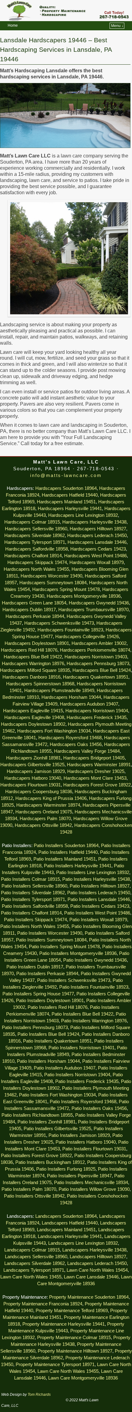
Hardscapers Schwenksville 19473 (59, 623)
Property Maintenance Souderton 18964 (89, 1297)
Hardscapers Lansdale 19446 (97, 542)
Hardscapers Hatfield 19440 (70, 495)
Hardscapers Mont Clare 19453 (95, 778)
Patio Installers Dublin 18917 (34, 966)
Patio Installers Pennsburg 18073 (35, 1027)
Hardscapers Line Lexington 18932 (83, 515)
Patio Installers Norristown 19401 (82, 1047)
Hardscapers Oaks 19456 (76, 744)
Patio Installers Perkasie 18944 (47, 973)
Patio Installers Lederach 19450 (98, 892)
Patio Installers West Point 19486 (97, 912)
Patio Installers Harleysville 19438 (96, 879)
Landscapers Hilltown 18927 (98, 1256)
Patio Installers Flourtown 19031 (94, 1148)
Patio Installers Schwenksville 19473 (73, 980)
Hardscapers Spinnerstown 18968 (40, 683)
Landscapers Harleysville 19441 (70, 1236)
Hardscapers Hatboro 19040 (32, 778)
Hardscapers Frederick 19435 (96, 717)
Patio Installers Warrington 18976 (94, 1020)
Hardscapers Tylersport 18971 (34, 542)
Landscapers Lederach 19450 (97, 1263)
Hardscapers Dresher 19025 (95, 771)
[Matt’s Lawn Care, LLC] (66, 10)
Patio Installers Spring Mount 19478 (64, 946)
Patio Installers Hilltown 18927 (100, 886)
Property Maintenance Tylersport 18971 (55, 1364)
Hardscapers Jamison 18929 (36, 771)
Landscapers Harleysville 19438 (94, 1249)
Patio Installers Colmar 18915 (30, 879)
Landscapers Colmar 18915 (32, 1249)
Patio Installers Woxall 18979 (98, 919)
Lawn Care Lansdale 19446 (91, 1276)
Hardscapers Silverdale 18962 (34, 535)
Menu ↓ (117, 26)
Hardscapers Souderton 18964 (66, 488)
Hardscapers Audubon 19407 (89, 704)
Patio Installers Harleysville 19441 (77, 865)
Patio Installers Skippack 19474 (35, 919)
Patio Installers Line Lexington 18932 (92, 872)
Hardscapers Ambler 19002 (99, 643)
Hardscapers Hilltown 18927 (98, 528)
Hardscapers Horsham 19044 (71, 697)
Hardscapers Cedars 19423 (98, 549)
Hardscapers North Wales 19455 (36, 569)
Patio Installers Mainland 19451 (64, 859)
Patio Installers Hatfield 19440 (68, 852)
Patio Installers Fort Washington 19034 (57, 1094)
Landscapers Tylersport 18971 (33, 1270)
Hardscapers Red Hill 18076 (29, 650)
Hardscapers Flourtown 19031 (30, 784)
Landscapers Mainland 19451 (66, 1229)
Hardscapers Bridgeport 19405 (94, 757)
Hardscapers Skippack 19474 (37, 562)
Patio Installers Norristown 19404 (77, 1074)
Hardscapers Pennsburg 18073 (98, 663)
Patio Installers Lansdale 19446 (99, 899)
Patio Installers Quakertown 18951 (57, 1041)
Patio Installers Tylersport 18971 (33, 899)
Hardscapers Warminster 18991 (99, 764)
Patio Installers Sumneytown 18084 (51, 939)
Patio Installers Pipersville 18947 (79, 1175)
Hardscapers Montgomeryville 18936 (84, 596)
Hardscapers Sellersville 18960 (36, 528)
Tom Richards (39, 1394)
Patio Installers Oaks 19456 (99, 1108)
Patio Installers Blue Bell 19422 (82, 1014)
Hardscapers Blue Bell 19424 (101, 670)
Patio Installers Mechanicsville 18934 (91, 1182)
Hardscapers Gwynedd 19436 (99, 602)
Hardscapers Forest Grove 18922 (97, 784)
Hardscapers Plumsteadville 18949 (59, 690)
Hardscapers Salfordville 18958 (36, 549)
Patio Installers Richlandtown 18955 (37, 1115)
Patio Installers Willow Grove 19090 (94, 1189)
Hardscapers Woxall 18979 (96, 562)
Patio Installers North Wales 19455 (34, 926)
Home (13, 25)
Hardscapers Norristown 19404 (96, 710)
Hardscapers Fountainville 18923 (70, 629)
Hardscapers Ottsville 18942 (43, 825)
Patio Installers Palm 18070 (29, 1189)
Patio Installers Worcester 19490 (49, 933)
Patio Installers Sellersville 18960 (34, 886)
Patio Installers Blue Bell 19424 (48, 1034)
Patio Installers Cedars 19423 (99, 906)
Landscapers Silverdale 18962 (34, 1263)
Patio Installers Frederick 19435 (86, 1081)
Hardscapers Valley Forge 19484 (87, 751)
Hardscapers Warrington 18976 (33, 663)
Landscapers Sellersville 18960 (36, 1256)
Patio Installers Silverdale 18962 (33, 892)
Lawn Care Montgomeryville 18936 (83, 1378)
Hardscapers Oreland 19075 (43, 811)
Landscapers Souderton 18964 (66, 1216)
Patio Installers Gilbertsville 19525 (57, 1128)
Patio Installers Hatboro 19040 (86, 1142)
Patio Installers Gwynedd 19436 (95, 960)
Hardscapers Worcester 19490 (51, 576)
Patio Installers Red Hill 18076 (57, 1007)
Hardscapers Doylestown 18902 (33, 724)
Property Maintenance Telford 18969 (72, 1310)
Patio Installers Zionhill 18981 (46, 1121)
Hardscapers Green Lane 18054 (34, 602)
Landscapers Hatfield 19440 (70, 1223)
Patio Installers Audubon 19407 (64, 1068)
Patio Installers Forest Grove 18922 (36, 1155)
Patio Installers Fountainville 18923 (93, 987)
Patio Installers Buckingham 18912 (50, 1162)
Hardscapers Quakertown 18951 (95, 677)
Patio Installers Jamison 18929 (79, 1135)
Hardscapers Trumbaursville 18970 (93, 609)
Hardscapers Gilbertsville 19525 (32, 764)
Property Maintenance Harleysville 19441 (63, 1324)
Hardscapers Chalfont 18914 (33, 555)
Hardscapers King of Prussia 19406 (51, 798)
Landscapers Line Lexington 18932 (83, 1243)
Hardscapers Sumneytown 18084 (53, 582)
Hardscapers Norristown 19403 (95, 656)
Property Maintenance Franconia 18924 (42, 1303)
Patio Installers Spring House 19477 (38, 993)
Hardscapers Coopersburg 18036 (38, 791)
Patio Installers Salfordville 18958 (35, 906)
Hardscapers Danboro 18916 (31, 677)
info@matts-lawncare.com (66, 475)
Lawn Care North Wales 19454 (97, 1270)
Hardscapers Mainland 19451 (66, 501)
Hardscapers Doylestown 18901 (37, 643)
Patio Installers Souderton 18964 (66, 845)
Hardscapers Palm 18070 (45, 818)
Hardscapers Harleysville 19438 (94, 522)
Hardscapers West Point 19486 (95, 555)
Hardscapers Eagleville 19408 (34, 717)
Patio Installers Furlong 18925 (65, 1169)
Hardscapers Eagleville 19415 (33, 710)
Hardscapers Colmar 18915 (32, 522)
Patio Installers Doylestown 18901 (50, 1000)
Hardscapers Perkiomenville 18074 (95, 650)
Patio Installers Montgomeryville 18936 (78, 953)
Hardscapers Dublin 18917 (29, 609)
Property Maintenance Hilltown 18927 (75, 1351)
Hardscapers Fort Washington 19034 (54, 731)
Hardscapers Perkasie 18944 (35, 616)
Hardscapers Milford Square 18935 (35, 670)
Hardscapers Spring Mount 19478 (66, 589)
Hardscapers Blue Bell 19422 (33, 656)
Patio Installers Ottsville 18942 (34, 1196)
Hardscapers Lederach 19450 (97, 535)
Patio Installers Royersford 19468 (83, 1101)
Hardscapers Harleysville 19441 (70, 508)
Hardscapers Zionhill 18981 (33, 757)
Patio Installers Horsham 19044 (48, 1061)
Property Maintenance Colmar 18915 (74, 1337)
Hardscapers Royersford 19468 (70, 737)
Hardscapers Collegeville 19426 (87, 636)
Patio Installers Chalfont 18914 (31, 912)
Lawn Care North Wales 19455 (30, 1276)
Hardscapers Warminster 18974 (48, 805)
